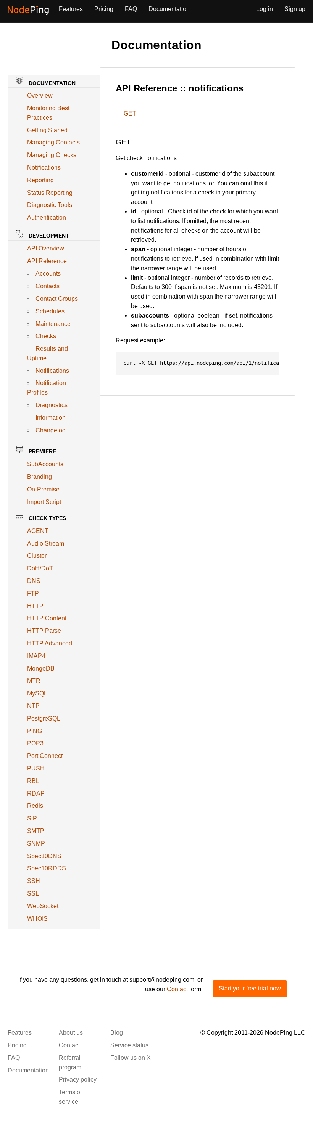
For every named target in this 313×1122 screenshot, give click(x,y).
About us (71, 1032)
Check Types (46, 518)
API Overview (45, 248)
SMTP (35, 831)
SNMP (36, 843)
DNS (33, 581)
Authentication (46, 217)
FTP (33, 593)
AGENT (37, 531)
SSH (33, 881)
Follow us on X (130, 1058)
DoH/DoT (40, 568)
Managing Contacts (53, 142)
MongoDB (41, 668)
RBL (33, 781)
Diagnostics (51, 405)
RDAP (36, 793)
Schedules (50, 311)
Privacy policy (78, 1079)
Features (71, 9)
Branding (39, 477)
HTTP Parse (44, 631)
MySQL (37, 693)
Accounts (48, 273)
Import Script (44, 502)
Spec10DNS (44, 856)
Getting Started (47, 130)
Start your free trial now (250, 988)
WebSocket (42, 906)
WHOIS (37, 918)
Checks (45, 336)
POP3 (35, 743)
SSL (33, 893)
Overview (40, 95)
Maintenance (53, 324)
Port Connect (45, 756)
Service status (129, 1045)
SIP (32, 818)
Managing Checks (51, 155)
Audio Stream (45, 543)
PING (34, 731)
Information (50, 417)
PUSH (36, 768)
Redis (35, 806)
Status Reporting (50, 192)
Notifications (44, 167)
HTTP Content (46, 618)
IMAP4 (36, 656)
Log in (264, 9)
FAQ (131, 9)
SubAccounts (45, 464)
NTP (33, 706)
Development (48, 236)
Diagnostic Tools (49, 205)
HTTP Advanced (49, 643)
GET (130, 113)
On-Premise (43, 489)
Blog (116, 1032)
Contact (177, 989)
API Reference (47, 261)
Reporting (40, 180)
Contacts (47, 286)
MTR (33, 680)
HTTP (35, 606)
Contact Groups (56, 298)
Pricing (103, 9)
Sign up (294, 9)
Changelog (50, 430)
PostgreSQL (43, 718)
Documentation (169, 9)
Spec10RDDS (46, 868)
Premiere (41, 451)
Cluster (37, 555)
